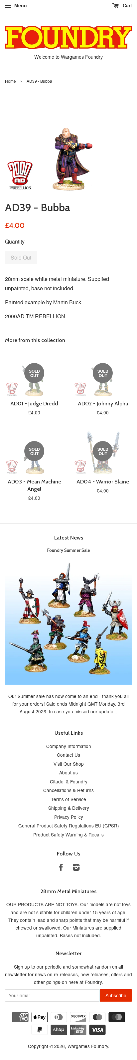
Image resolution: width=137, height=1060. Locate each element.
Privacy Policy (68, 816)
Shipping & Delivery (68, 807)
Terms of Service (68, 799)
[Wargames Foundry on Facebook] (61, 868)
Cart (126, 5)
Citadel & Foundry (68, 781)
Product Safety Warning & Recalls (68, 834)
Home (10, 81)
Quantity (15, 241)
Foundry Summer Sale (68, 550)
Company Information (68, 746)
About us (68, 772)
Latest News (68, 538)
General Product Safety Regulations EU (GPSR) (68, 825)
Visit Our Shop (69, 763)
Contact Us (68, 754)
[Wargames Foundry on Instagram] (76, 868)
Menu (20, 5)
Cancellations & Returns (68, 790)
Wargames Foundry (88, 1046)
